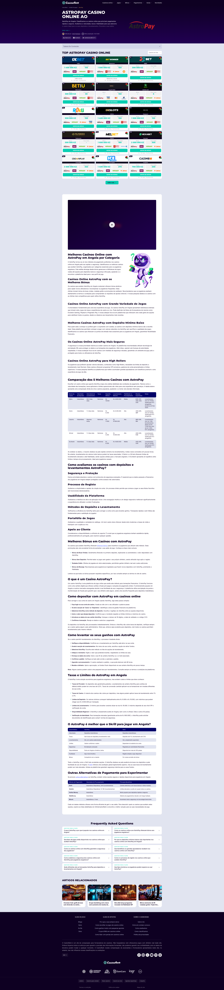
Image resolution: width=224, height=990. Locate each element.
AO (64, 955)
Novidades (158, 3)
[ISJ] (84, 971)
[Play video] (112, 225)
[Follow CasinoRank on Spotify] (156, 955)
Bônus (127, 3)
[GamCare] (119, 971)
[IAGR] (132, 971)
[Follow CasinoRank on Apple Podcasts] (160, 955)
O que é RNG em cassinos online (109, 931)
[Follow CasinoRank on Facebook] (139, 955)
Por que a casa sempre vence (109, 922)
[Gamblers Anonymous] (107, 971)
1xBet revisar (78, 78)
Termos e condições (85, 987)
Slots (80, 931)
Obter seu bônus (78, 75)
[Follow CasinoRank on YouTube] (151, 955)
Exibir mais (111, 182)
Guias (148, 3)
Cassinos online (107, 3)
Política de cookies (114, 987)
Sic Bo (80, 928)
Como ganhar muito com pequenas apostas (109, 928)
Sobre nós (141, 922)
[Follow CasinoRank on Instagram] (143, 955)
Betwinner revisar (112, 78)
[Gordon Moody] (95, 971)
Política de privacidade (141, 935)
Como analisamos (141, 928)
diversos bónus (102, 545)
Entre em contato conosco (141, 925)
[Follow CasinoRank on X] (147, 955)
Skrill (90, 765)
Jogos (119, 3)
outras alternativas (82, 777)
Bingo (80, 922)
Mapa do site (141, 987)
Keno (80, 925)
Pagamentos (138, 3)
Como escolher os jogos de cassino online (109, 925)
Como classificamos (141, 931)
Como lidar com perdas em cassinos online (109, 935)
